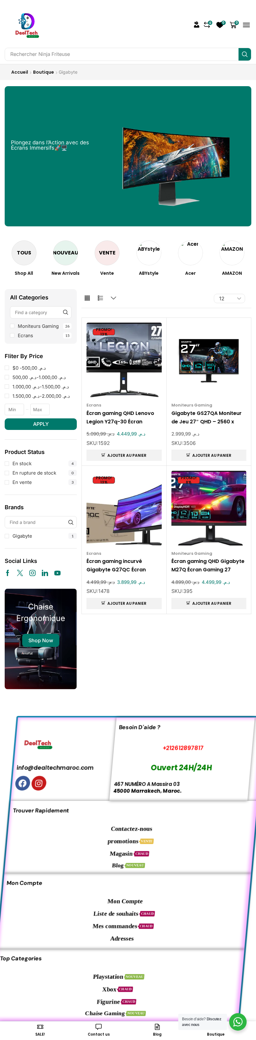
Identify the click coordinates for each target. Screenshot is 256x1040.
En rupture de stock (43, 473)
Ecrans (44, 335)
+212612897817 (172, 748)
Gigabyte (43, 536)
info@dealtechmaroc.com (46, 767)
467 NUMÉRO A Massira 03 (139, 783)
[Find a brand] (70, 522)
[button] (196, 25)
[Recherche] (245, 54)
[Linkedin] (45, 573)
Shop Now (40, 640)
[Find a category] (65, 312)
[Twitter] (20, 573)
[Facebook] (8, 573)
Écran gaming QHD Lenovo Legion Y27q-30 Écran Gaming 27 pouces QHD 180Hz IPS (120, 418)
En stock (43, 463)
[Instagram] (32, 573)
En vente (43, 482)
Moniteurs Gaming (44, 326)
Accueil (19, 72)
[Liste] (100, 298)
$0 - (29, 368)
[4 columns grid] (87, 298)
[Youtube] (57, 573)
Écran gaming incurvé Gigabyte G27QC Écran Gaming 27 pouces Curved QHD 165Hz (120, 566)
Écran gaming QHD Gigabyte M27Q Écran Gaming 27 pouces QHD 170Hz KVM (207, 566)
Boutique (43, 72)
